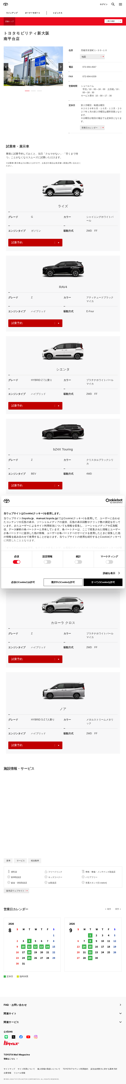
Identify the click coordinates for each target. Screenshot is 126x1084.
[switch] (47, 562)
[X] (13, 1036)
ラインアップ (12, 13)
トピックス (57, 13)
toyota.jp (28, 518)
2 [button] (32, 91)
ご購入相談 (110, 21)
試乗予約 (16, 242)
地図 (84, 57)
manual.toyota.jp (46, 518)
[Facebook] (20, 1036)
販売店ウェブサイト (15, 891)
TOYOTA (5, 4)
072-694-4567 (89, 67)
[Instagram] (35, 1036)
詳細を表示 (109, 573)
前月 (109, 909)
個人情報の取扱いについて (48, 1069)
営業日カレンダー (90, 128)
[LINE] (6, 1036)
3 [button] (38, 91)
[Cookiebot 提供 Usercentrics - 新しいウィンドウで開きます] (109, 501)
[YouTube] (28, 1036)
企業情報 (7, 1073)
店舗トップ (9, 21)
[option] (33, 66)
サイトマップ (9, 1069)
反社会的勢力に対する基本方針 (104, 1069)
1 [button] (25, 91)
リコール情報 (19, 1073)
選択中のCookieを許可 (63, 582)
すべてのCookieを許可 (103, 582)
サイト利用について (26, 1069)
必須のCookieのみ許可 (23, 582)
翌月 (117, 909)
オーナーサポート (32, 13)
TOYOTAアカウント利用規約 (75, 1069)
